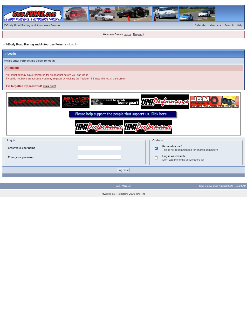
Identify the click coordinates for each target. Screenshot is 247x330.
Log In (127, 34)
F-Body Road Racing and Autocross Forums (32, 25)
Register (137, 34)
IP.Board (121, 193)
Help (240, 25)
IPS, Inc (140, 193)
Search (229, 25)
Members (215, 25)
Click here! (49, 86)
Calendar (200, 25)
